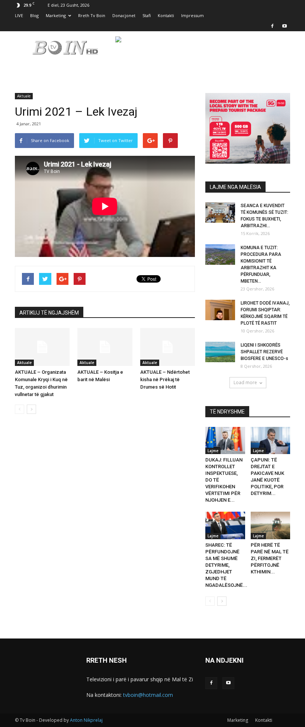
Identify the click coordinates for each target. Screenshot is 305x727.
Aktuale (23, 96)
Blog (34, 15)
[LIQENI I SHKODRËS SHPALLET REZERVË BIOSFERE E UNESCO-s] (220, 352)
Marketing (56, 15)
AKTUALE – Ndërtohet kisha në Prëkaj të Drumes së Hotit (165, 379)
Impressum (192, 15)
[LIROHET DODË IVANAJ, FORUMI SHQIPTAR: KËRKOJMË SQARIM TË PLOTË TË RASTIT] (220, 310)
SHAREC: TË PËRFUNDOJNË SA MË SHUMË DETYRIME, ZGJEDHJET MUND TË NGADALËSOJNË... (226, 565)
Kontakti (166, 15)
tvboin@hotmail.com (148, 694)
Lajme (213, 450)
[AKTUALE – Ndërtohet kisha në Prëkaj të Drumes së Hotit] (167, 347)
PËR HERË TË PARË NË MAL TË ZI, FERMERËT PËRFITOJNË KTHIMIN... (270, 558)
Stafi (146, 15)
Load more (245, 382)
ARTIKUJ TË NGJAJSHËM (49, 313)
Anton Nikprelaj (86, 720)
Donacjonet (123, 15)
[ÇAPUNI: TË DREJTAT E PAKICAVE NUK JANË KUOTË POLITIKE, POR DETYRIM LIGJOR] (270, 440)
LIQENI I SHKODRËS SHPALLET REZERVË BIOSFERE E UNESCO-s (264, 351)
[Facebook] (272, 26)
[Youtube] (284, 26)
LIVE (19, 15)
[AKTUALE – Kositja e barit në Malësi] (104, 347)
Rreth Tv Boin (91, 15)
